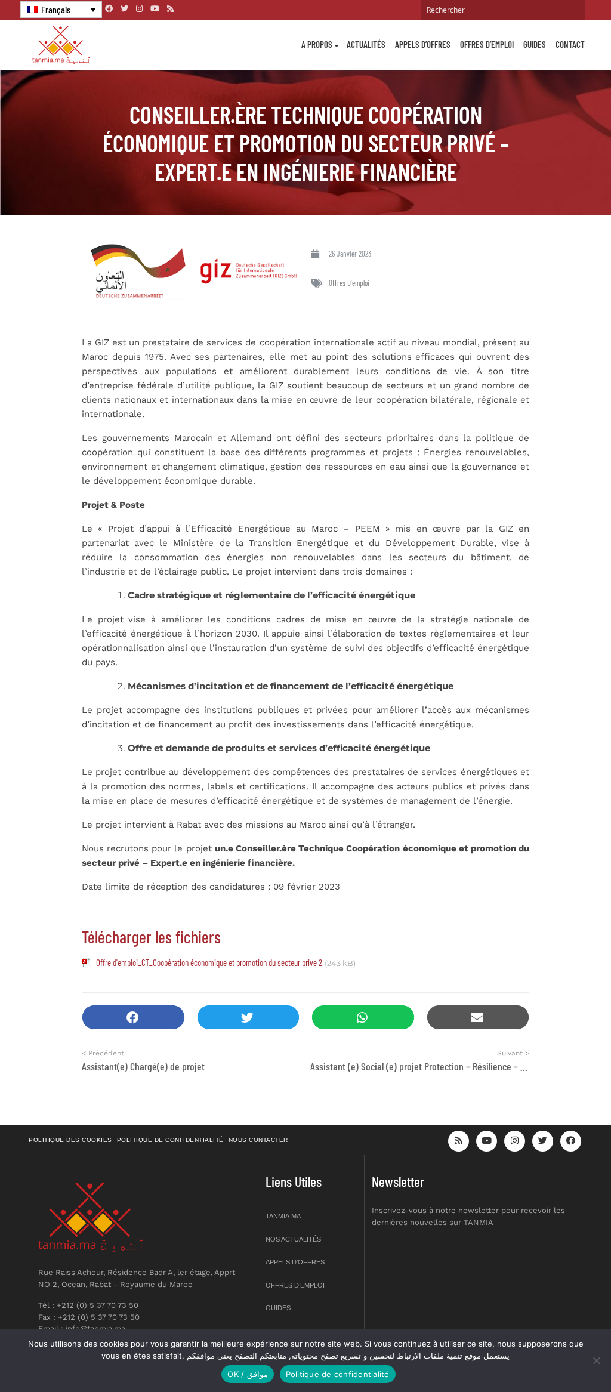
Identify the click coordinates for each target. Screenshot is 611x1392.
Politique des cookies (70, 1140)
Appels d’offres (422, 44)
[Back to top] (560, 1354)
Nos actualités (293, 1239)
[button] (133, 1017)
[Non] (596, 1360)
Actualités (366, 44)
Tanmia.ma (283, 1216)
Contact (570, 44)
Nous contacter (258, 1140)
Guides (534, 44)
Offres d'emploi (349, 283)
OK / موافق (247, 1374)
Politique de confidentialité (170, 1140)
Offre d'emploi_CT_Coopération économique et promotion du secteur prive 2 (209, 962)
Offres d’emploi (487, 44)
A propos (316, 44)
